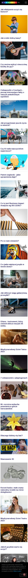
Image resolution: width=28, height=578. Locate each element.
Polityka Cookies (17, 571)
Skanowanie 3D (7, 459)
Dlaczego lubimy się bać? (12, 436)
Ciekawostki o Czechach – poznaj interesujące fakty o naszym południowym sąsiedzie (12, 93)
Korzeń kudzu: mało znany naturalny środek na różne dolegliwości (12, 490)
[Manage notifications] (24, 574)
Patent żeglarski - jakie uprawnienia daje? (10, 176)
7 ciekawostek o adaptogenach (14, 378)
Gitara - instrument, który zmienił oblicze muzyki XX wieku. (12, 324)
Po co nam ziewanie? (10, 241)
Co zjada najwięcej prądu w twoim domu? (12, 265)
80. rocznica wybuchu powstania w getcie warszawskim (10, 406)
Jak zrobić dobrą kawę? (11, 38)
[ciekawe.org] (11, 3)
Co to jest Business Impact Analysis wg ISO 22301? (12, 204)
